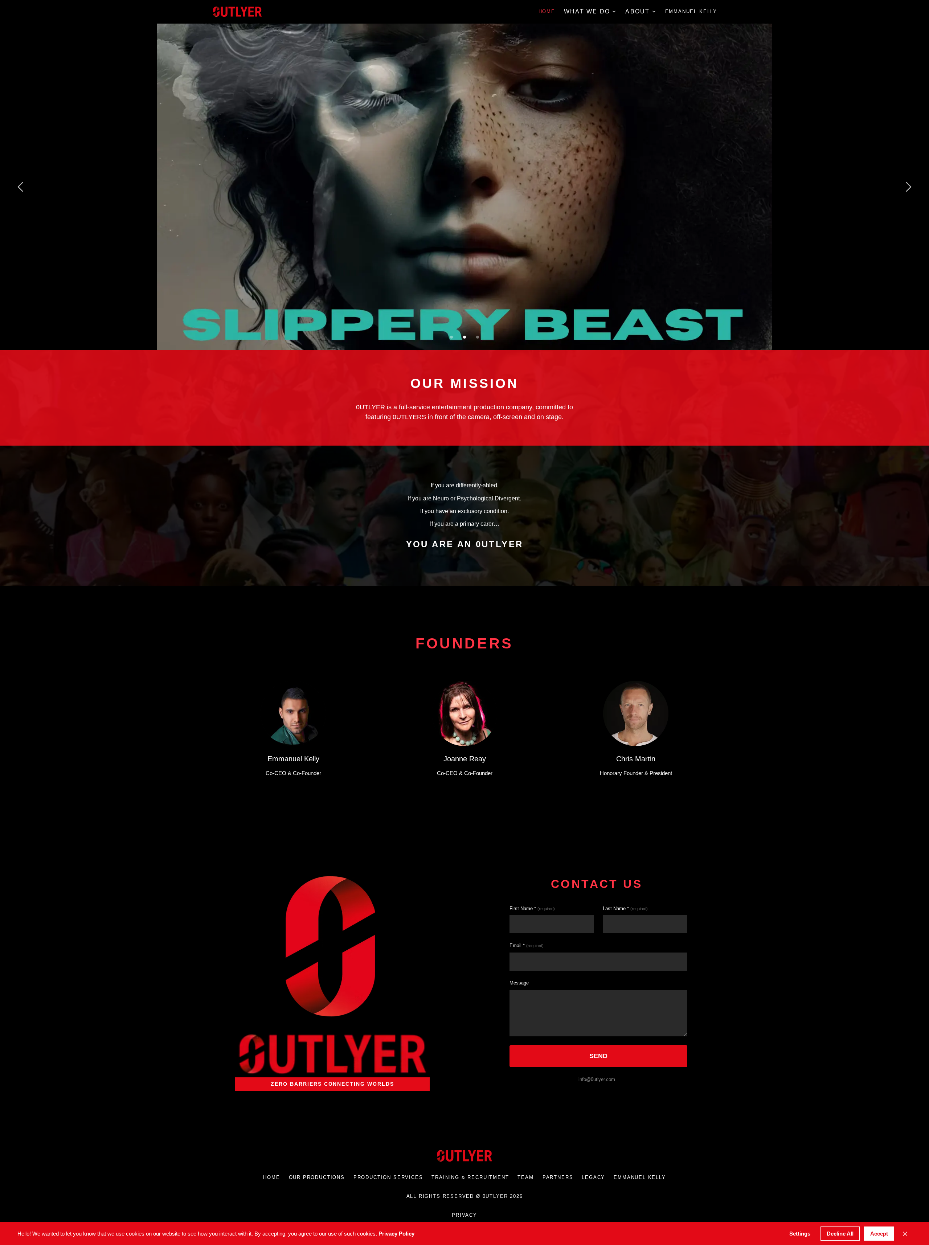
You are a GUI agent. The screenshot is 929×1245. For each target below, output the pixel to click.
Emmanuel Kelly (691, 11)
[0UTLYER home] (237, 11)
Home (547, 11)
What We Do (587, 11)
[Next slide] (908, 186)
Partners (558, 1177)
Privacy (464, 1215)
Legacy (593, 1177)
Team (525, 1177)
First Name (532, 908)
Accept (879, 1233)
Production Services (388, 1177)
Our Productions (317, 1177)
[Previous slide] (20, 186)
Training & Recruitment (470, 1177)
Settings (799, 1233)
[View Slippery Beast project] (464, 187)
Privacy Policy (396, 1233)
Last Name (625, 908)
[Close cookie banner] (905, 1233)
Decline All (840, 1233)
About (637, 11)
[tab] (451, 337)
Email (526, 945)
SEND (598, 1056)
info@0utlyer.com (596, 1079)
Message (519, 983)
